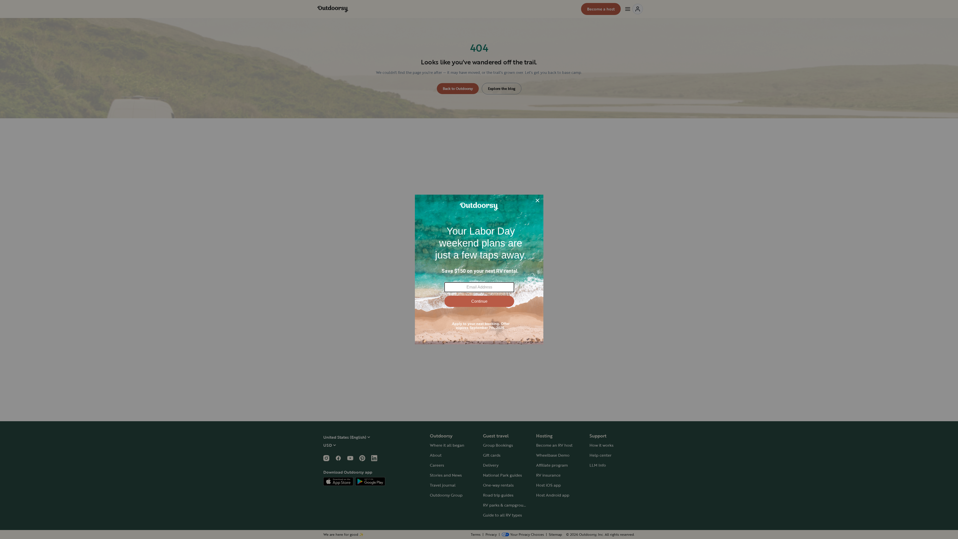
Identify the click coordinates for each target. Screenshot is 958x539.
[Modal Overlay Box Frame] (479, 269)
